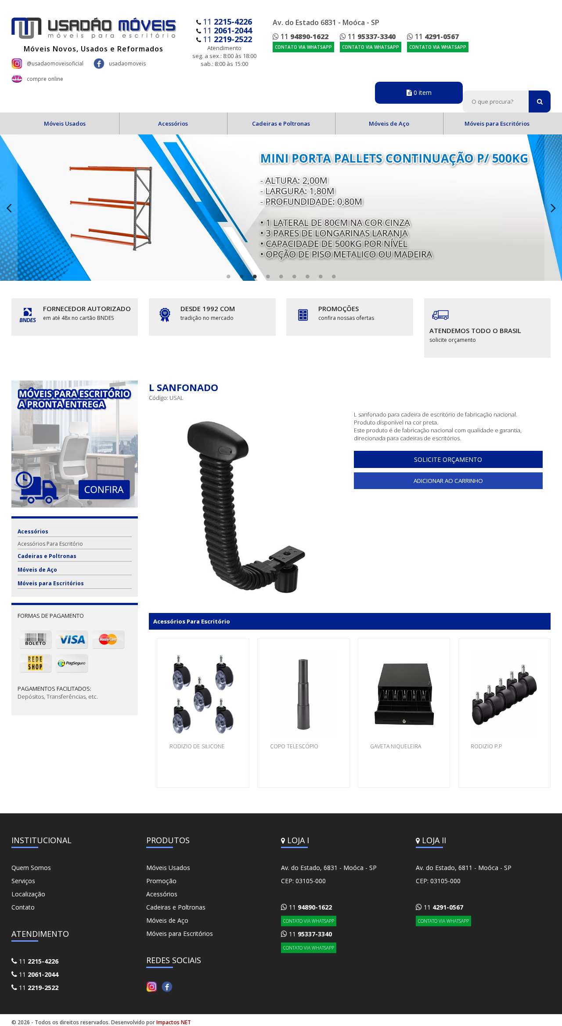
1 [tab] (228, 276)
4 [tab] (267, 276)
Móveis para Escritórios (497, 123)
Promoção (161, 881)
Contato (23, 907)
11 (227, 21)
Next (553, 207)
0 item (422, 92)
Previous (9, 207)
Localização (28, 894)
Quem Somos (31, 867)
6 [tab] (294, 276)
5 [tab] (281, 276)
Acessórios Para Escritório (50, 543)
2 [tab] (241, 276)
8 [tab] (320, 276)
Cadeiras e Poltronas (281, 123)
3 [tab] (254, 276)
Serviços (23, 881)
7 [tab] (307, 276)
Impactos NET (173, 1022)
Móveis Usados (65, 123)
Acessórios (173, 123)
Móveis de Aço (389, 123)
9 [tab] (333, 276)
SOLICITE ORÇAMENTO (448, 459)
